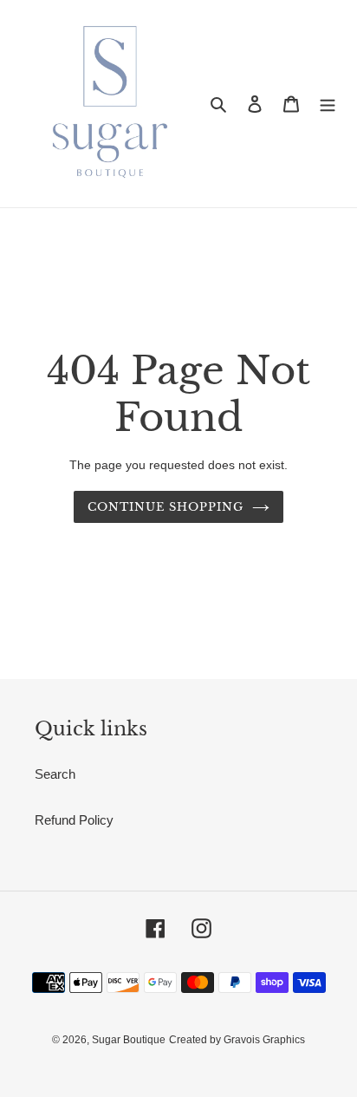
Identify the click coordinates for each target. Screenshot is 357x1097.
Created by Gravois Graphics (237, 1040)
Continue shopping (166, 507)
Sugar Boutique (129, 1040)
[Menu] (327, 103)
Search (55, 774)
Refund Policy (74, 820)
